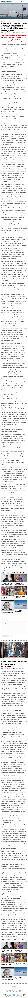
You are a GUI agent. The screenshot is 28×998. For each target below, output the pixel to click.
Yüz (23, 939)
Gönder (5, 635)
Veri (24, 572)
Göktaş (14, 939)
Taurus (13, 572)
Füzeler (8, 572)
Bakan (3, 939)
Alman (3, 572)
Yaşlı (19, 939)
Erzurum (8, 939)
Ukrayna (19, 572)
